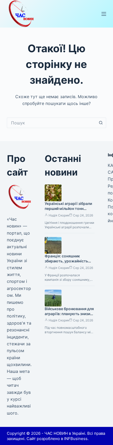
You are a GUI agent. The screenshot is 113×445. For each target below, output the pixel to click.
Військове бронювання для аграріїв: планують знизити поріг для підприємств (69, 313)
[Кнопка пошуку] (101, 123)
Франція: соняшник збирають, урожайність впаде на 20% (66, 261)
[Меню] (103, 14)
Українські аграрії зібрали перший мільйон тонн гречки (68, 208)
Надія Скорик (59, 215)
